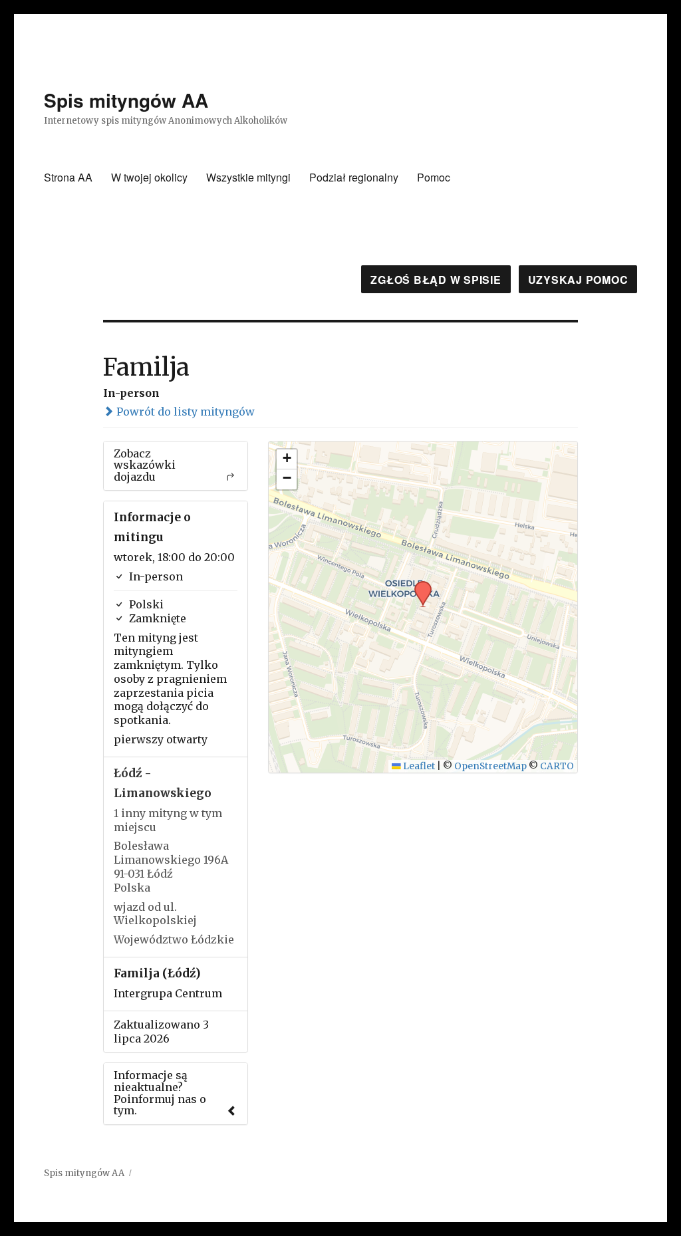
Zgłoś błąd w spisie (435, 279)
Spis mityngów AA (126, 100)
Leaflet (418, 766)
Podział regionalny (353, 177)
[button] (418, 585)
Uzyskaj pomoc (578, 279)
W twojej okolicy (149, 177)
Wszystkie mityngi (248, 177)
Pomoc (433, 177)
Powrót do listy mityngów (184, 411)
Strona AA (68, 177)
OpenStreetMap (490, 766)
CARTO (557, 766)
